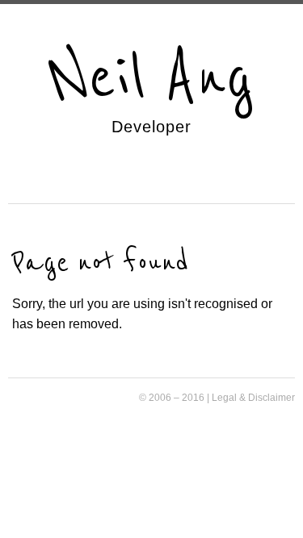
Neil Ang (151, 78)
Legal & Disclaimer (253, 397)
